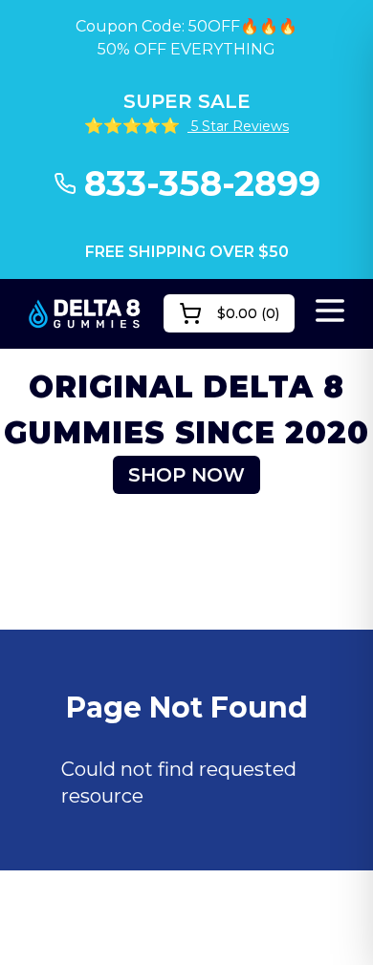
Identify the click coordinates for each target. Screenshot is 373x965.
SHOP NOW (186, 474)
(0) (248, 313)
